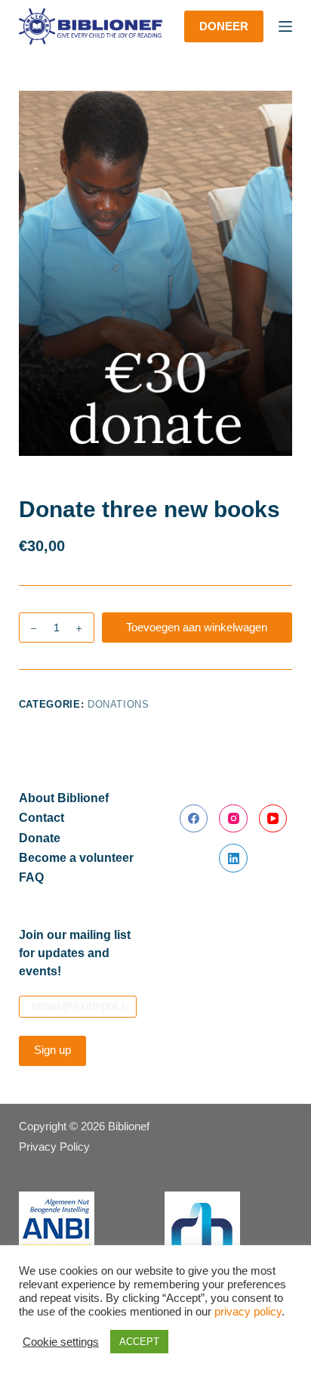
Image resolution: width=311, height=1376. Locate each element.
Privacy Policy (54, 1146)
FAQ (31, 877)
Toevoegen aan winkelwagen (196, 627)
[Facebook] (194, 818)
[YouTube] (273, 818)
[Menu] (285, 26)
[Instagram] (233, 818)
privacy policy (248, 1312)
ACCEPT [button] (139, 1341)
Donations (118, 704)
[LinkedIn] (233, 858)
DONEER (223, 26)
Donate (39, 838)
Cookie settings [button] (61, 1342)
